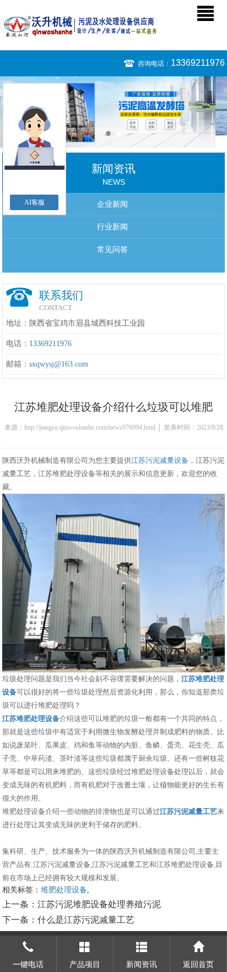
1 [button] (108, 133)
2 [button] (118, 133)
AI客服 (34, 202)
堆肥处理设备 (64, 890)
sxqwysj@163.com (58, 364)
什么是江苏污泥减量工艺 (85, 919)
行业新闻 (112, 227)
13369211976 (198, 62)
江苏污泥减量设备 (159, 460)
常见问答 (112, 249)
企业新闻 (112, 204)
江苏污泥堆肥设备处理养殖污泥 (99, 904)
